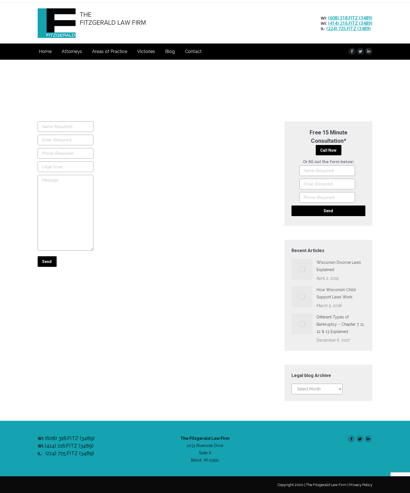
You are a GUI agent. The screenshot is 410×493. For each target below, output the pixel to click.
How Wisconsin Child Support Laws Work (336, 293)
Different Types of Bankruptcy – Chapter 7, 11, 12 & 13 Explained (341, 324)
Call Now (328, 150)
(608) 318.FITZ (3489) (350, 18)
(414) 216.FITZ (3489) (350, 23)
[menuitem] (45, 51)
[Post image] (301, 269)
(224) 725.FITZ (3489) (348, 28)
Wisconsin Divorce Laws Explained (339, 266)
